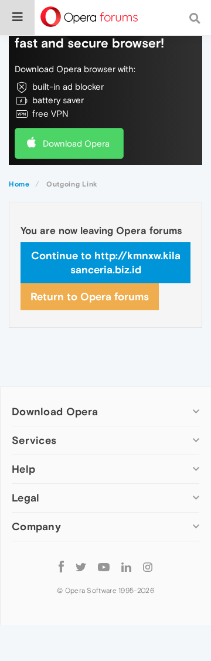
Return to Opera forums (89, 296)
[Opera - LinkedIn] (126, 566)
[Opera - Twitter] (81, 566)
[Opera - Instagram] (147, 566)
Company (36, 526)
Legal (26, 497)
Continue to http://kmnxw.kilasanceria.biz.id (106, 262)
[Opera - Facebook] (61, 566)
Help (23, 469)
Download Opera (76, 143)
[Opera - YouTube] (103, 566)
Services (34, 440)
